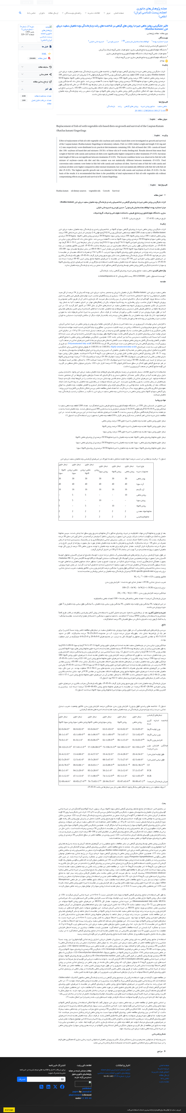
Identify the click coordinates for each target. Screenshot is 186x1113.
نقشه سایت (164, 1082)
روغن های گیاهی (131, 106)
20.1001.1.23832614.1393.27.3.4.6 (150, 111)
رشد (120, 106)
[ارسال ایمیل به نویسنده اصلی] (124, 40)
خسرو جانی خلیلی (96, 41)
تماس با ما (31, 13)
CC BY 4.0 (86, 1098)
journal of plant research (80, 1093)
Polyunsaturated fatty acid (79, 343)
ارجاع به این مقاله (40, 82)
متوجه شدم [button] (9, 1109)
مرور (108, 13)
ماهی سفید (162, 106)
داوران (42, 13)
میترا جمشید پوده (160, 41)
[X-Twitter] (55, 1088)
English (160, 2)
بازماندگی (111, 106)
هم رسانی (43, 74)
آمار (46, 89)
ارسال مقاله (53, 13)
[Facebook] (62, 1088)
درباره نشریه (163, 1068)
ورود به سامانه (44, 2)
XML (44, 54)
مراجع (160, 1051)
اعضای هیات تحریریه (160, 1072)
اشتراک (22, 1079)
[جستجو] (21, 13)
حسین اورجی (113, 41)
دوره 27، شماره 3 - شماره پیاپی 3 (27, 27)
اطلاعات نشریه (93, 13)
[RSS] (41, 1088)
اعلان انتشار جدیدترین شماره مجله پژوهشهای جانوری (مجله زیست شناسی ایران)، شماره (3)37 (114, 1073)
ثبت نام (25, 2)
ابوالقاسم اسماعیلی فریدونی (137, 41)
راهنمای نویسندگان (72, 13)
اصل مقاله (158, 195)
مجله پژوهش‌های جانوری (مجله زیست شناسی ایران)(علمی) (150, 12)
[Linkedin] (48, 1088)
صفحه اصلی (119, 13)
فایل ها (45, 46)
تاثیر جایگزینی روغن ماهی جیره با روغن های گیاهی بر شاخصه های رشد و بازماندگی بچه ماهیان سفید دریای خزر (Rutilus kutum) (112, 27)
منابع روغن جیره (148, 106)
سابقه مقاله (43, 67)
